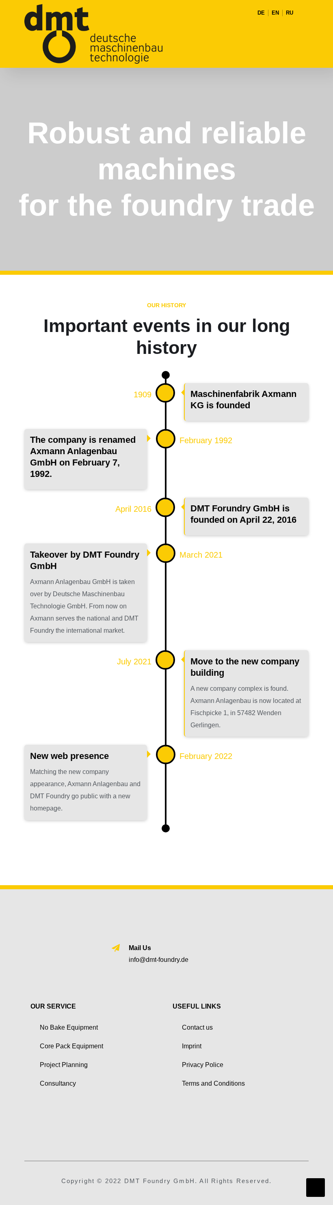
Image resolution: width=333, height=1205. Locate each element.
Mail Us (140, 947)
